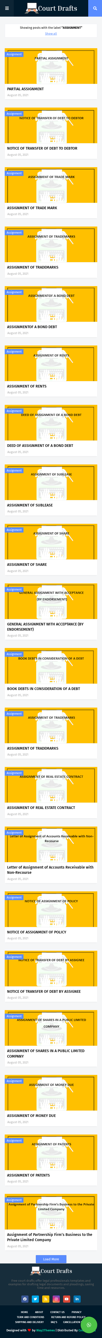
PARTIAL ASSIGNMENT (25, 89)
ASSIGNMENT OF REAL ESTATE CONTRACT (41, 807)
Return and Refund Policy (68, 1317)
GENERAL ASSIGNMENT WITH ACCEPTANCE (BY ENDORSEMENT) (45, 627)
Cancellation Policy (76, 1322)
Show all (51, 33)
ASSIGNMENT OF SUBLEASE (30, 505)
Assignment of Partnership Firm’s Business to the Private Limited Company (49, 1237)
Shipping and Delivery (29, 1322)
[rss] (45, 1299)
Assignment (14, 54)
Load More (51, 1259)
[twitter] (35, 1299)
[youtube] (66, 1299)
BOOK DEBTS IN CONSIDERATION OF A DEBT (43, 688)
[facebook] (24, 1299)
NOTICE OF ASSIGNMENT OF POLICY (36, 932)
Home (24, 1312)
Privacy (76, 1312)
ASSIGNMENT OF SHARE (27, 564)
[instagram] (56, 1299)
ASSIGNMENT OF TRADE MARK (32, 208)
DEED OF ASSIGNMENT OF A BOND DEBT (40, 445)
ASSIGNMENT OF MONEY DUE (31, 1115)
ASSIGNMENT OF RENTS (26, 386)
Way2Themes (45, 1330)
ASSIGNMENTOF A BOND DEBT (32, 327)
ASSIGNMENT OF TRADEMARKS (32, 267)
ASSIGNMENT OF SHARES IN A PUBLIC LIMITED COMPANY (45, 1053)
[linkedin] (77, 1299)
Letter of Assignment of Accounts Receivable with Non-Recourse (50, 870)
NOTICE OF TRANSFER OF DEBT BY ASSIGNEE (44, 991)
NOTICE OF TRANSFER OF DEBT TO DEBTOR (42, 148)
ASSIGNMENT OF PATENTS (28, 1175)
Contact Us (57, 1312)
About (39, 1312)
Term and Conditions (30, 1317)
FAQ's (54, 1322)
